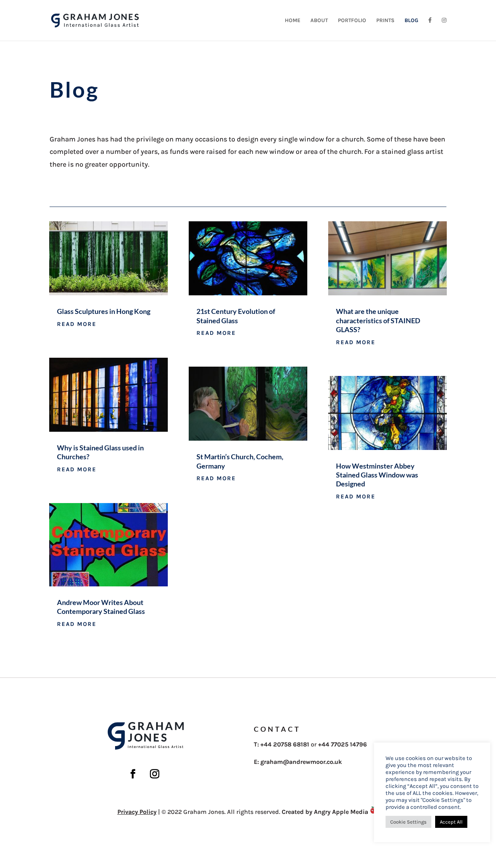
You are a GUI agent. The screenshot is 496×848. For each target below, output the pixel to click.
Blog (411, 21)
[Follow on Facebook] (133, 774)
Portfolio (352, 21)
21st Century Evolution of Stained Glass (235, 315)
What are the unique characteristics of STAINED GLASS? (378, 320)
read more (76, 324)
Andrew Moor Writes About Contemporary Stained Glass (101, 606)
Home (292, 21)
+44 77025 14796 (342, 744)
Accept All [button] (451, 822)
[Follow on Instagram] (154, 774)
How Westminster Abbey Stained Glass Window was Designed (377, 475)
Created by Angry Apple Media (325, 811)
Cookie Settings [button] (408, 822)
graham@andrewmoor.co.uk (301, 761)
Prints (385, 21)
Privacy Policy (137, 811)
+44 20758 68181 (284, 744)
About (319, 21)
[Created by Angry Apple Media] (373, 811)
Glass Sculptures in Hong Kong (103, 311)
